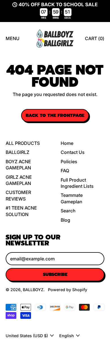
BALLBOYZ (33, 289)
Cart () (94, 40)
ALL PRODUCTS (23, 143)
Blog (65, 220)
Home (67, 143)
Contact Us (73, 152)
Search (68, 210)
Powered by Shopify (67, 289)
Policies (69, 161)
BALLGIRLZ (17, 152)
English (66, 335)
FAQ (65, 170)
